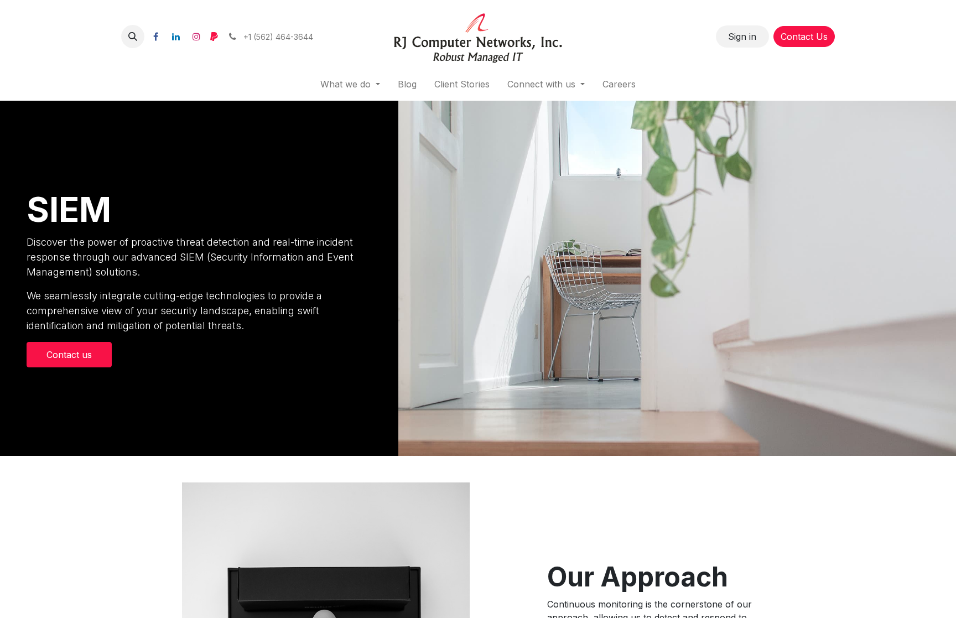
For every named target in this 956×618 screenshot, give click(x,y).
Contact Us (804, 36)
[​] (155, 36)
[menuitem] (407, 84)
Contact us (69, 354)
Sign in (742, 36)
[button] (132, 36)
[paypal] (214, 36)
